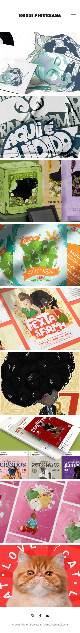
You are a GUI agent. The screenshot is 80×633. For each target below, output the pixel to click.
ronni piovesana (40, 15)
